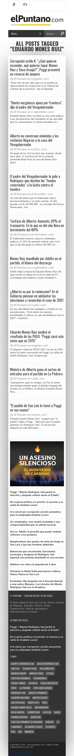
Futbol (50, 673)
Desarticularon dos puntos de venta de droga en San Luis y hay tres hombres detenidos (37, 543)
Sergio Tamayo (18, 683)
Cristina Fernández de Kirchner (26, 721)
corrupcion (34, 712)
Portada (13, 752)
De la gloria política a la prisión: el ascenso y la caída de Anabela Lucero (36, 503)
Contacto (30, 752)
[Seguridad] (37, 485)
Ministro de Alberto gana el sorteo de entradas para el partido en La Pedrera (36, 371)
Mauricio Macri (18, 673)
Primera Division (19, 717)
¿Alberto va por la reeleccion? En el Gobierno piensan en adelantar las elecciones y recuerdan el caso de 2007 (37, 295)
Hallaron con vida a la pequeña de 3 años (33, 564)
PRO (13, 731)
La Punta (33, 683)
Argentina (36, 717)
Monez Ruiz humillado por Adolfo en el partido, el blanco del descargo (35, 260)
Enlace (22, 752)
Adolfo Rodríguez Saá (47, 663)
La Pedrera (25, 687)
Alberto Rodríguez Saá (22, 663)
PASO (44, 702)
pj (58, 721)
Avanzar (50, 721)
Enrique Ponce (36, 673)
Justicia (47, 712)
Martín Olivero (40, 697)
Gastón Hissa (18, 702)
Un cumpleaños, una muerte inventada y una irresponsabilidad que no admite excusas (35, 523)
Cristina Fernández (20, 678)
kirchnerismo (41, 707)
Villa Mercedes (47, 668)
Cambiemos (16, 726)
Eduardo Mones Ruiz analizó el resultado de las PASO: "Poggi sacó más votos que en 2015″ (37, 336)
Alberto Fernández (38, 692)
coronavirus (40, 678)
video (13, 687)
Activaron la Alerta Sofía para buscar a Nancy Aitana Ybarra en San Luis (35, 573)
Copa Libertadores (43, 687)
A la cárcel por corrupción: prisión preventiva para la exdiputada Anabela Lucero (35, 513)
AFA (20, 731)
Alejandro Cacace (33, 726)
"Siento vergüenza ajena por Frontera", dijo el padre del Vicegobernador (36, 105)
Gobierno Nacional (20, 697)
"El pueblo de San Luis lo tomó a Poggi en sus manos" (35, 407)
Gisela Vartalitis (49, 683)
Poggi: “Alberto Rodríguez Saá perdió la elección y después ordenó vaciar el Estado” (35, 494)
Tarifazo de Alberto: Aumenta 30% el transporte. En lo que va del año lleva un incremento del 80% (37, 225)
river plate (33, 702)
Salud (57, 712)
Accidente (50, 726)
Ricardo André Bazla (21, 707)
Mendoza (29, 731)
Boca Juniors (17, 712)
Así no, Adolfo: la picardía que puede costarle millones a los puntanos (35, 533)
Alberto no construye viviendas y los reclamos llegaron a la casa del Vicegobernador (34, 140)
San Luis (15, 668)
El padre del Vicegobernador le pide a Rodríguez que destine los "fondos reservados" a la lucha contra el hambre (35, 182)
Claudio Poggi (29, 668)
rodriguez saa (18, 692)
